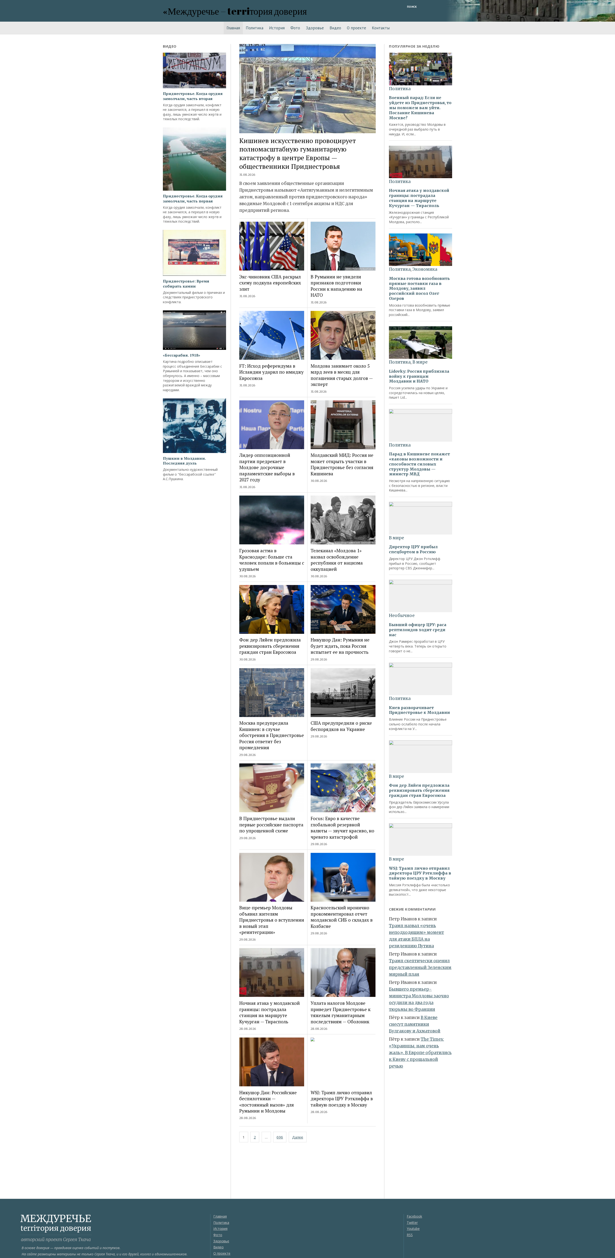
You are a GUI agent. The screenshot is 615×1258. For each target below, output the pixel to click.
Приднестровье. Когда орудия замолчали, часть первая (193, 199)
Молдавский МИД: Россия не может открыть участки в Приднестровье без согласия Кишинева (342, 464)
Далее (297, 1137)
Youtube (413, 1228)
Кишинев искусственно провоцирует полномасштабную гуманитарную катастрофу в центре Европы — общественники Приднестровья (297, 153)
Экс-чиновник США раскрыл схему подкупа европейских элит (270, 283)
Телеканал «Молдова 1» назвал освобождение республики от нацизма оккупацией (337, 559)
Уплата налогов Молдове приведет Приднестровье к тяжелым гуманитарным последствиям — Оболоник (340, 1012)
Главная (233, 28)
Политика (254, 28)
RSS (410, 1235)
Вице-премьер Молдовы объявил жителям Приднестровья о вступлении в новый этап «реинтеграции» (271, 920)
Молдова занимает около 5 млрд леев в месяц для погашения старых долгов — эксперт (342, 375)
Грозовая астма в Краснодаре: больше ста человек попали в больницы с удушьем (271, 559)
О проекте (356, 28)
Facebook (414, 1216)
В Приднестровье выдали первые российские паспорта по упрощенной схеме (271, 824)
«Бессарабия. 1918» (181, 355)
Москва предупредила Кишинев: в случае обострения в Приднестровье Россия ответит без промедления (271, 735)
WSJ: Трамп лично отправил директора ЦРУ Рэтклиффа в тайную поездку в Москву (342, 1098)
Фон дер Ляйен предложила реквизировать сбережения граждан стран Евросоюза (270, 646)
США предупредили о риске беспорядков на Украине (341, 726)
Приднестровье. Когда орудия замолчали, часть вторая (193, 96)
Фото (295, 28)
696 (280, 1137)
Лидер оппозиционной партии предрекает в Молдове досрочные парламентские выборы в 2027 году (267, 467)
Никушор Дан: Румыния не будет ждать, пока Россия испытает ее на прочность (340, 646)
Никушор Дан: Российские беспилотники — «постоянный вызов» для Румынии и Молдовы (268, 1101)
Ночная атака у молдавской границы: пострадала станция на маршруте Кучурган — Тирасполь (269, 1012)
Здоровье (315, 28)
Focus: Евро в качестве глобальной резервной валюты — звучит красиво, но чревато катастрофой (342, 827)
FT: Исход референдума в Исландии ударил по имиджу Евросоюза (271, 372)
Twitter (412, 1222)
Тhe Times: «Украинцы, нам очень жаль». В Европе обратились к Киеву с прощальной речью (420, 1053)
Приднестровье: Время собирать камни (186, 284)
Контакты (381, 28)
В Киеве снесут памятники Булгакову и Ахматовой (414, 1024)
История (277, 28)
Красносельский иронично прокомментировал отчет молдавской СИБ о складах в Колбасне (342, 917)
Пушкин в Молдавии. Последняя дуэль (184, 461)
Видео (335, 28)
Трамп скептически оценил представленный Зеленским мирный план (420, 967)
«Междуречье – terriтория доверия (235, 11)
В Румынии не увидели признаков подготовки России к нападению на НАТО (336, 286)
